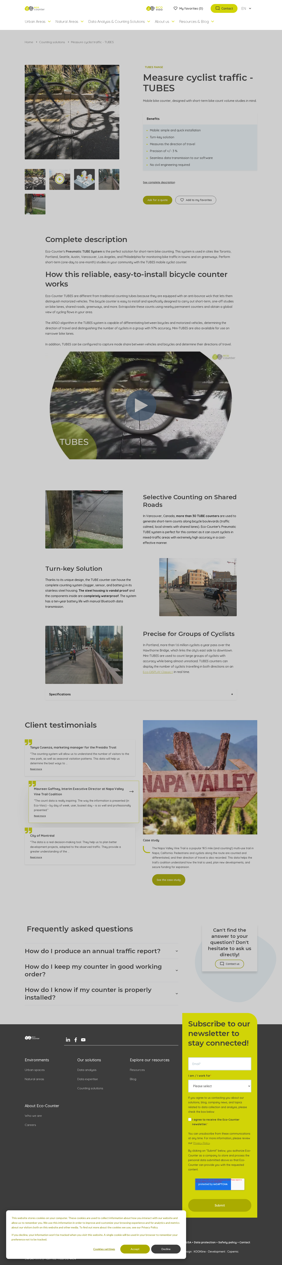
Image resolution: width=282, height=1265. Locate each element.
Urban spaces (35, 1070)
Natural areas (34, 1079)
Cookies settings (104, 1249)
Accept (135, 1249)
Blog (133, 1079)
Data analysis (86, 1070)
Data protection (205, 1242)
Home (29, 42)
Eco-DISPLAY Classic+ (158, 672)
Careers (30, 1125)
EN (243, 8)
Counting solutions (52, 42)
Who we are (33, 1116)
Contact (244, 1242)
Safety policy (227, 1242)
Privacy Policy (201, 1143)
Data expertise (87, 1079)
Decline (166, 1249)
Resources (137, 1070)
